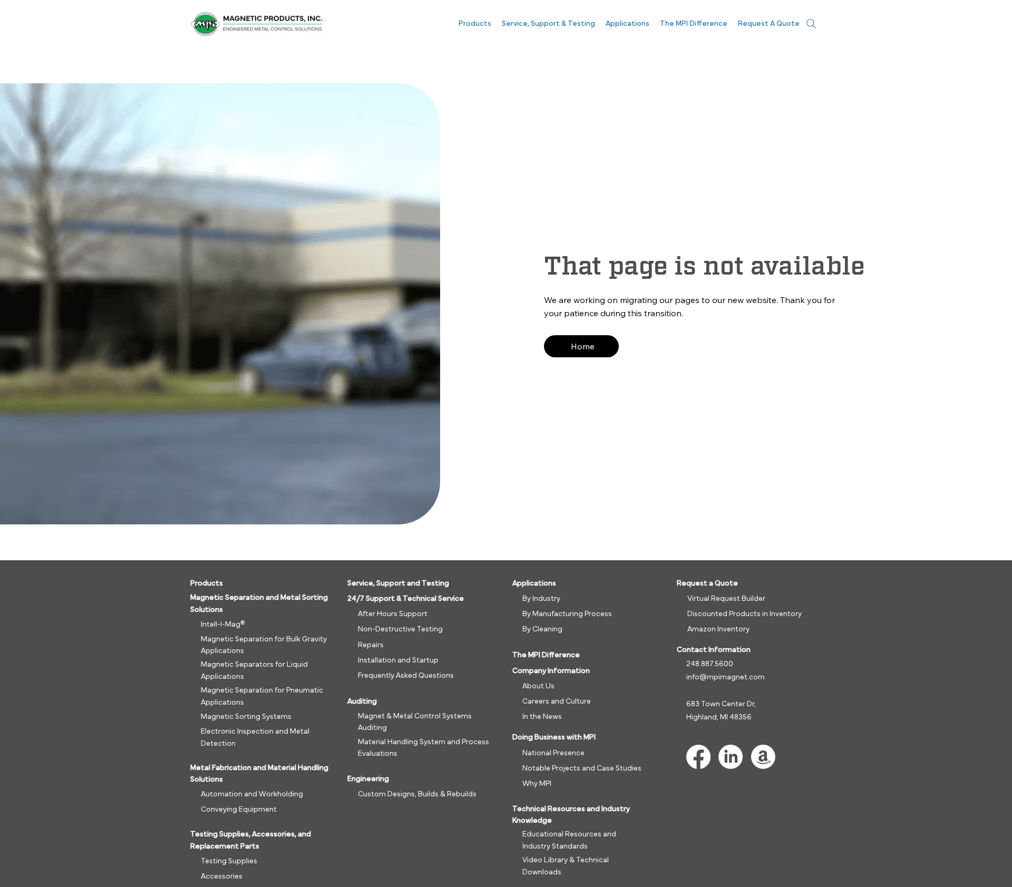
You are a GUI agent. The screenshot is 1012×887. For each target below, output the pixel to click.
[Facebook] (698, 757)
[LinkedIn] (730, 757)
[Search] (811, 24)
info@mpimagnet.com (725, 677)
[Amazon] (763, 757)
